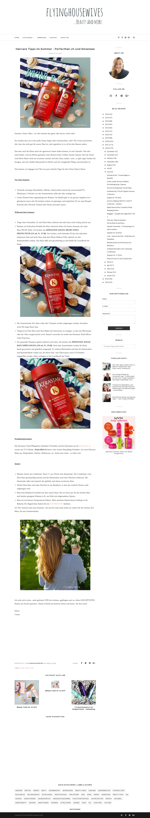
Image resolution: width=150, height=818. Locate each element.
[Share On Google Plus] (94, 663)
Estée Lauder (66, 802)
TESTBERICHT (56, 504)
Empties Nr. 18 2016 (114, 233)
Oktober (110, 158)
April (108, 265)
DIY (90, 802)
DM (127, 794)
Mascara (32, 802)
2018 (107, 141)
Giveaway (54, 802)
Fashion (18, 798)
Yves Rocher (74, 794)
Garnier (76, 802)
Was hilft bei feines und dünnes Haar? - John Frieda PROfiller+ (123, 398)
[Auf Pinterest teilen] (90, 663)
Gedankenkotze (104, 790)
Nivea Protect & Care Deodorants (119, 259)
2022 (107, 128)
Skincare (18, 790)
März (109, 269)
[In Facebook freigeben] (81, 663)
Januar (109, 275)
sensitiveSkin (43, 802)
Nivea (89, 794)
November (111, 155)
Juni (108, 172)
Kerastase (29, 668)
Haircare (92, 790)
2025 (107, 118)
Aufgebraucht (54, 790)
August (109, 165)
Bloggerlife (20, 794)
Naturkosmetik (33, 794)
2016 (107, 148)
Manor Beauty (20, 802)
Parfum (108, 798)
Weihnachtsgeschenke (61, 798)
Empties (28, 790)
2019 (107, 138)
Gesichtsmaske (29, 798)
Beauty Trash (80, 790)
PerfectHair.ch (85, 446)
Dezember (110, 151)
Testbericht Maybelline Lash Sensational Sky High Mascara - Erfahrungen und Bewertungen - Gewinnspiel (123, 387)
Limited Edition (97, 798)
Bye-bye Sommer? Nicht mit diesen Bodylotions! (119, 452)
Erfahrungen (68, 790)
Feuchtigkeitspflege (81, 798)
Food (84, 802)
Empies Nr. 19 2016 (114, 198)
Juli (108, 168)
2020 (107, 135)
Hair (22, 668)
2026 (107, 114)
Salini (41, 815)
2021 (107, 131)
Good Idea (98, 802)
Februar (110, 272)
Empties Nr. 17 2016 (114, 255)
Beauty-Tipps (118, 794)
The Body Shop (119, 790)
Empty (44, 790)
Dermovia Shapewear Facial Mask (119, 188)
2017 (107, 145)
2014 (107, 282)
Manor (96, 794)
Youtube (107, 802)
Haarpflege (106, 794)
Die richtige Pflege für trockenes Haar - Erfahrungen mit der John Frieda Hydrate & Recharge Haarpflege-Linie (123, 377)
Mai (108, 262)
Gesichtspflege (61, 794)
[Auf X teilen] (85, 663)
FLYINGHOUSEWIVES (26, 815)
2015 (107, 279)
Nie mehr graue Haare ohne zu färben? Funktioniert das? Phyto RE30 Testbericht (123, 366)
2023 (107, 124)
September (111, 162)
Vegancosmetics (44, 798)
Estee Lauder (47, 794)
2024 (107, 121)
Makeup (36, 790)
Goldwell (118, 798)
